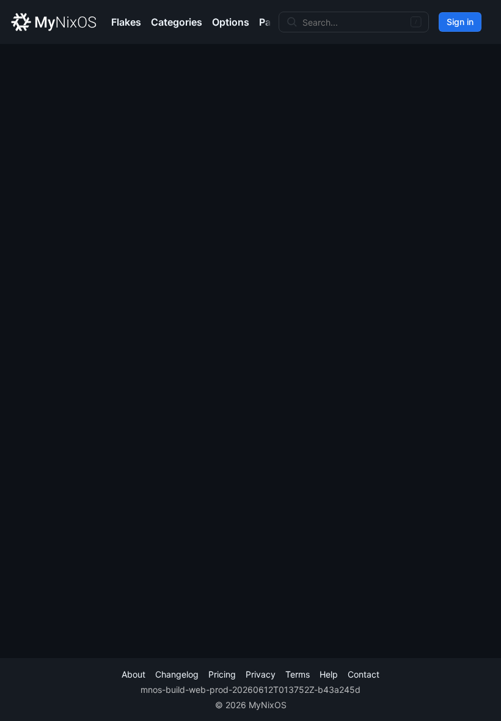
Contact (363, 674)
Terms (297, 674)
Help (329, 674)
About (133, 674)
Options (230, 22)
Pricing (222, 674)
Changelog (177, 674)
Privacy (261, 674)
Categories (176, 22)
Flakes (126, 22)
